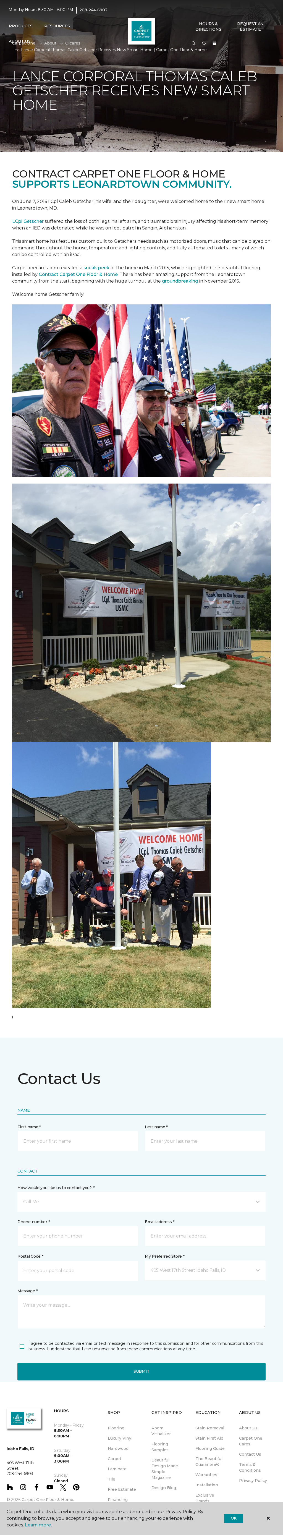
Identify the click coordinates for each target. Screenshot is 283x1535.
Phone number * (33, 1222)
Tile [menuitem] (111, 1479)
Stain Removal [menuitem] (209, 1428)
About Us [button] (19, 41)
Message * (27, 1291)
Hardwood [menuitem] (118, 1448)
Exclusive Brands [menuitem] (204, 1498)
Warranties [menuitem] (206, 1474)
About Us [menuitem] (248, 1428)
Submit (141, 1371)
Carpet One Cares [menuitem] (250, 1441)
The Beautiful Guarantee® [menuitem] (208, 1461)
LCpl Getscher (28, 221)
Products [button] (21, 26)
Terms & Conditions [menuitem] (250, 1467)
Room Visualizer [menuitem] (161, 1431)
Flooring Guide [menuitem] (210, 1448)
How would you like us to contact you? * (55, 1188)
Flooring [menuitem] (116, 1428)
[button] (193, 44)
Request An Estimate (250, 26)
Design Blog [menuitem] (163, 1487)
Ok (234, 1518)
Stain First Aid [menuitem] (209, 1438)
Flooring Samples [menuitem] (160, 1447)
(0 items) (214, 43)
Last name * (156, 1127)
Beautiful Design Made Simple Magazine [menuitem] (164, 1469)
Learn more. (38, 1525)
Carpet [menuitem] (114, 1458)
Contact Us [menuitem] (250, 1454)
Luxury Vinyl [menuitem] (120, 1438)
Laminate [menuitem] (117, 1468)
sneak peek (95, 267)
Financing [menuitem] (118, 1499)
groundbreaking (180, 281)
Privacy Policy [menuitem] (253, 1480)
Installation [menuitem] (206, 1484)
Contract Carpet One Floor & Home (78, 274)
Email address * (159, 1222)
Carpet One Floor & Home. (48, 1499)
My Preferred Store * (164, 1256)
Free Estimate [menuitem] (122, 1489)
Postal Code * (30, 1256)
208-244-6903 (93, 9)
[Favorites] (204, 44)
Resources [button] (57, 26)
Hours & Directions (208, 26)
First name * (29, 1127)
